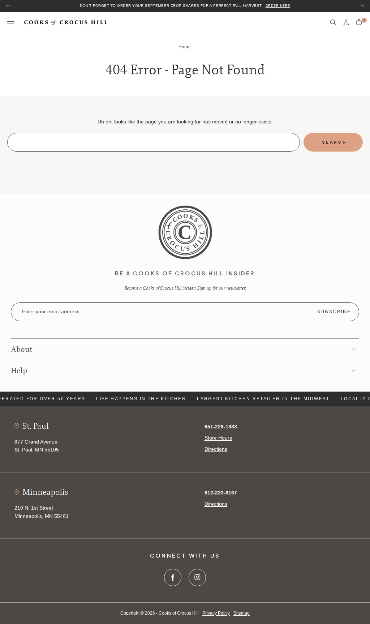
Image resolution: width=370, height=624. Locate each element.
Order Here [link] (278, 6)
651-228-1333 (221, 426)
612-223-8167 (221, 493)
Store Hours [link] (218, 438)
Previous (8, 5)
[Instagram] (197, 577)
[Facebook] (172, 577)
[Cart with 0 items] (359, 22)
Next (361, 5)
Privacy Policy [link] (216, 613)
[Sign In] (346, 22)
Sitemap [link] (241, 613)
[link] (185, 232)
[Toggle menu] (10, 22)
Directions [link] (216, 449)
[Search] (333, 22)
